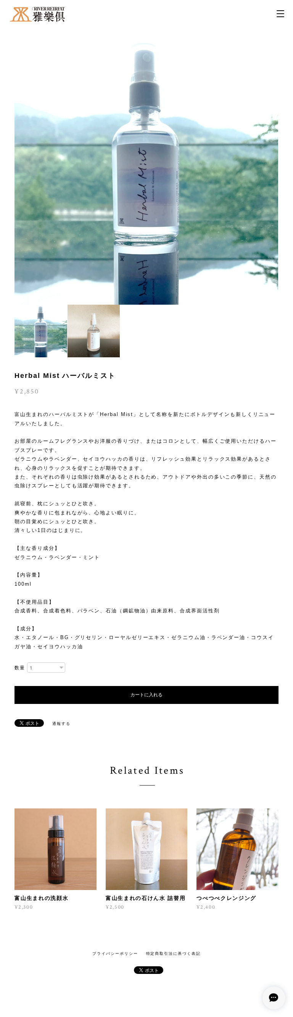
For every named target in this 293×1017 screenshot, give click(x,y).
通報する (61, 723)
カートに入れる (146, 694)
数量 (19, 667)
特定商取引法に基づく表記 (173, 953)
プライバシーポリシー (115, 953)
